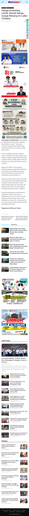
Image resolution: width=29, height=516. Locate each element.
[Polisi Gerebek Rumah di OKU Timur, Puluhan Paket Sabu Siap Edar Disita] (24, 493)
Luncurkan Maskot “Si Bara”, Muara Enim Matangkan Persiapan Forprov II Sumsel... (14, 360)
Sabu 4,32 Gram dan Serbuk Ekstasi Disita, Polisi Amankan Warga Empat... (10, 454)
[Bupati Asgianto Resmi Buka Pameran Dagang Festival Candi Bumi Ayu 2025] (5, 390)
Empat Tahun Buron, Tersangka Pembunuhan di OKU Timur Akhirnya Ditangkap (10, 485)
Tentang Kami (12, 511)
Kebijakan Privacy (16, 510)
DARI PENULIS (14, 224)
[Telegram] (27, 22)
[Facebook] (27, 30)
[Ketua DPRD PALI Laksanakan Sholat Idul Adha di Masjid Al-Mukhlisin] (5, 427)
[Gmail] (27, 35)
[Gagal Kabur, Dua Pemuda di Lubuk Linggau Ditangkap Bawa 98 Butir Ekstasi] (24, 470)
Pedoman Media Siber (6, 510)
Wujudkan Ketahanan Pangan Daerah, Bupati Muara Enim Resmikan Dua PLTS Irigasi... (17, 405)
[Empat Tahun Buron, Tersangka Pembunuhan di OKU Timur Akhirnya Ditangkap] (24, 485)
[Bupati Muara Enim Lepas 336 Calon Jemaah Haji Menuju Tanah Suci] (5, 435)
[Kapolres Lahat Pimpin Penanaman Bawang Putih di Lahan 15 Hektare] (5, 239)
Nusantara (8, 5)
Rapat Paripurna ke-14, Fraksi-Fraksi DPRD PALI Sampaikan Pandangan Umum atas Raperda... (18, 398)
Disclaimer (23, 510)
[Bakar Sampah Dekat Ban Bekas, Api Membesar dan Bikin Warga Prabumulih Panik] (5, 246)
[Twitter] (27, 32)
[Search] (27, 2)
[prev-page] (2, 275)
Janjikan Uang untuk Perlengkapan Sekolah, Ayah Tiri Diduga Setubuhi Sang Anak (9, 500)
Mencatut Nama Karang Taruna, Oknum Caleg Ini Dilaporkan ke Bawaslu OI (21, 218)
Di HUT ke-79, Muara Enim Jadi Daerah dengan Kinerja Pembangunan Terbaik (17, 383)
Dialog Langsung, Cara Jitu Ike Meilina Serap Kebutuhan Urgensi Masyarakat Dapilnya (18, 375)
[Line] (27, 27)
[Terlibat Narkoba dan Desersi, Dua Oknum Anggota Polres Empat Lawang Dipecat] (5, 269)
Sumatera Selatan (16, 5)
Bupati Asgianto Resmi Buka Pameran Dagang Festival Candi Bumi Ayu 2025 (17, 390)
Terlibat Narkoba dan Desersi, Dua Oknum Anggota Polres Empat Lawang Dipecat (18, 269)
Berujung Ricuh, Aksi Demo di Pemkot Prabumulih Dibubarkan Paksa (7, 218)
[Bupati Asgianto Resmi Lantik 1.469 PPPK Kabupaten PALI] (5, 413)
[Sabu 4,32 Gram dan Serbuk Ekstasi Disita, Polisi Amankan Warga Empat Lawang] (24, 454)
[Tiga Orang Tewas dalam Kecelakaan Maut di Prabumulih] (5, 253)
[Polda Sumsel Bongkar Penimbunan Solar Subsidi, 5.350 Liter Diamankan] (24, 477)
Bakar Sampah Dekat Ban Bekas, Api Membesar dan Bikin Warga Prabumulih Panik (19, 246)
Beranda (3, 5)
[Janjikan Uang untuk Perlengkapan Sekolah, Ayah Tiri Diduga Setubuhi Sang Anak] (24, 500)
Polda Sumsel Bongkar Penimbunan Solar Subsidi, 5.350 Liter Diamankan (10, 477)
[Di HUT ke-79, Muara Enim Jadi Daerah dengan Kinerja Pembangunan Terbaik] (5, 383)
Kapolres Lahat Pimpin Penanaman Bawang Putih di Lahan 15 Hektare (18, 239)
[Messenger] (27, 25)
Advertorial (4, 355)
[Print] (27, 37)
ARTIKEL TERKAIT (5, 224)
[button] (2, 2)
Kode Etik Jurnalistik (20, 511)
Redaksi (6, 511)
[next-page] (5, 275)
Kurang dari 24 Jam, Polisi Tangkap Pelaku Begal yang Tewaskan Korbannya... (9, 462)
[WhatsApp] (27, 20)
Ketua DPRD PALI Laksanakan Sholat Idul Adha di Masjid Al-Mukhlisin (17, 427)
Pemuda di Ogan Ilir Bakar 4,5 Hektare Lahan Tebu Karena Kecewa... (8, 446)
